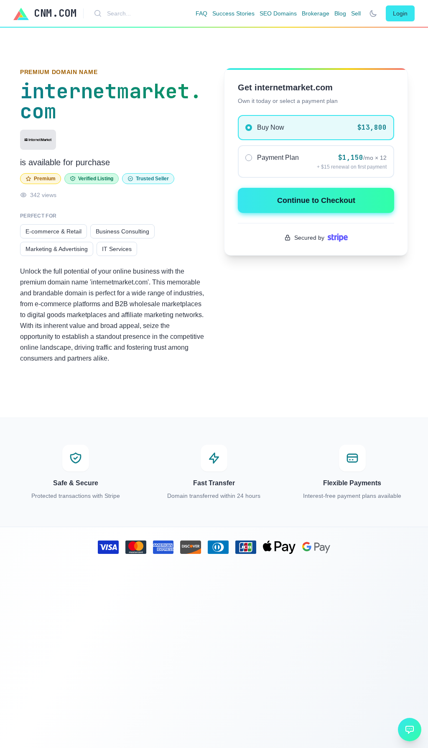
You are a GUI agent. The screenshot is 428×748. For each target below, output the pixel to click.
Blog (340, 13)
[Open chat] (409, 729)
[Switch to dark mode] (373, 13)
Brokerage (315, 13)
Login (400, 13)
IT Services (117, 249)
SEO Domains (278, 13)
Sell (356, 13)
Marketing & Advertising (56, 249)
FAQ (201, 13)
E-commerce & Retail (53, 231)
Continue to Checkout (316, 200)
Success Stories (233, 13)
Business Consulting (122, 231)
